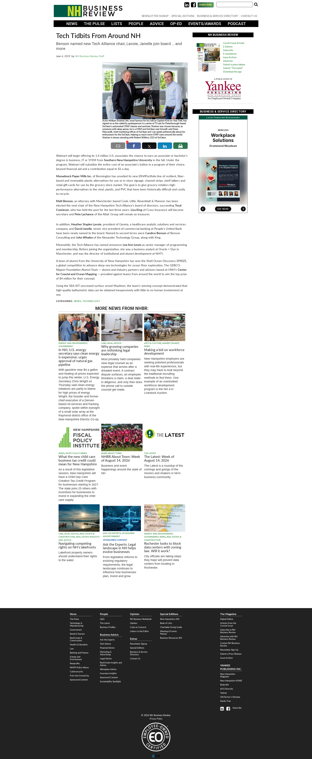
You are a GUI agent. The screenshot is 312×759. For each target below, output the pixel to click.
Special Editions (182, 16)
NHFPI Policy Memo (76, 453)
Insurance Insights (108, 673)
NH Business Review (88, 11)
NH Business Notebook (141, 619)
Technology (91, 301)
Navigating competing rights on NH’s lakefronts (77, 545)
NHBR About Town (111, 453)
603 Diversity (226, 689)
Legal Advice (114, 343)
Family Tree (225, 701)
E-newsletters (230, 54)
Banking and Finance (79, 653)
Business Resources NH (171, 638)
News (71, 23)
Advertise (228, 61)
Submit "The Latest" (233, 68)
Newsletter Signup (155, 16)
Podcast (237, 23)
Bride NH (224, 685)
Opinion (133, 623)
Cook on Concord (138, 627)
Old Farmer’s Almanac (230, 697)
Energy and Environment (72, 343)
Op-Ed (176, 23)
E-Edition (228, 47)
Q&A (102, 619)
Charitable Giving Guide (171, 627)
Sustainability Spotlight (110, 681)
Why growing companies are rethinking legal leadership (119, 350)
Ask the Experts (112, 533)
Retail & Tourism (77, 634)
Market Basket (170, 343)
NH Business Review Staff (89, 56)
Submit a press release (234, 65)
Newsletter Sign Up (229, 650)
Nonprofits (75, 663)
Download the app (232, 72)
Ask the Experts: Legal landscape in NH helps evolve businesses (119, 548)
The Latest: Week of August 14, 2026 (159, 458)
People (136, 23)
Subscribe (205, 4)
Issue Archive (229, 57)
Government (65, 346)
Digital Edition (226, 619)
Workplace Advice (108, 669)
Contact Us (249, 16)
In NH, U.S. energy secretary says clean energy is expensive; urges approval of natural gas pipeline (78, 357)
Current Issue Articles (233, 43)
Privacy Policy (156, 719)
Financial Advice (107, 648)
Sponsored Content (79, 680)
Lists (116, 23)
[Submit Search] (256, 4)
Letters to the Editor (139, 631)
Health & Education (79, 645)
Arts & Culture (152, 343)
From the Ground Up (79, 676)
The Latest (150, 453)
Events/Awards (204, 23)
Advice (157, 23)
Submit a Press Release (230, 654)
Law (103, 343)
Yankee (223, 693)
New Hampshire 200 (169, 619)
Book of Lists (166, 623)
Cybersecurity (76, 672)
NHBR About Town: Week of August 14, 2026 (120, 458)
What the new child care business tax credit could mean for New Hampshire (77, 460)
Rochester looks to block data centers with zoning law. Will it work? (162, 547)
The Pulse (94, 23)
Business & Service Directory (217, 16)
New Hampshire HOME (231, 681)
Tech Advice (105, 644)
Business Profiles (108, 627)
